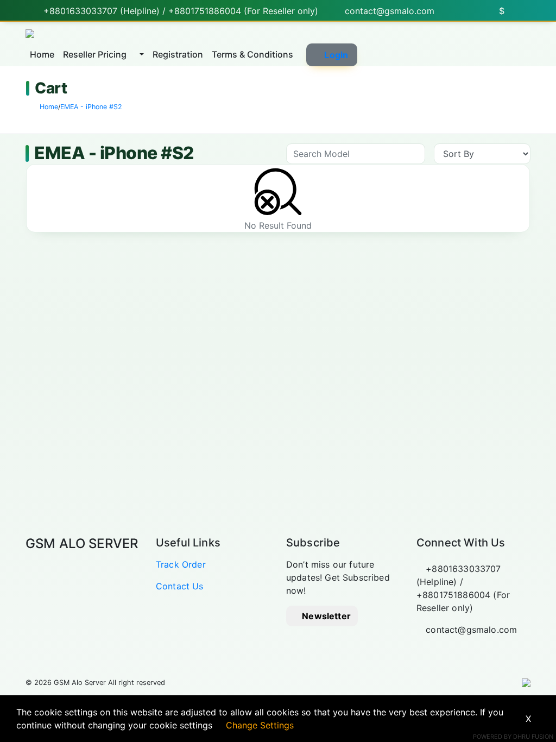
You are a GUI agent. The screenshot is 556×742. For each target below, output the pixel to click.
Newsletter (325, 616)
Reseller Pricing (96, 54)
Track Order (181, 564)
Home (42, 54)
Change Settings (260, 725)
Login (336, 54)
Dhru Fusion (533, 736)
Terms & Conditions (252, 54)
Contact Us (180, 586)
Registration (178, 54)
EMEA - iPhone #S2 (91, 107)
